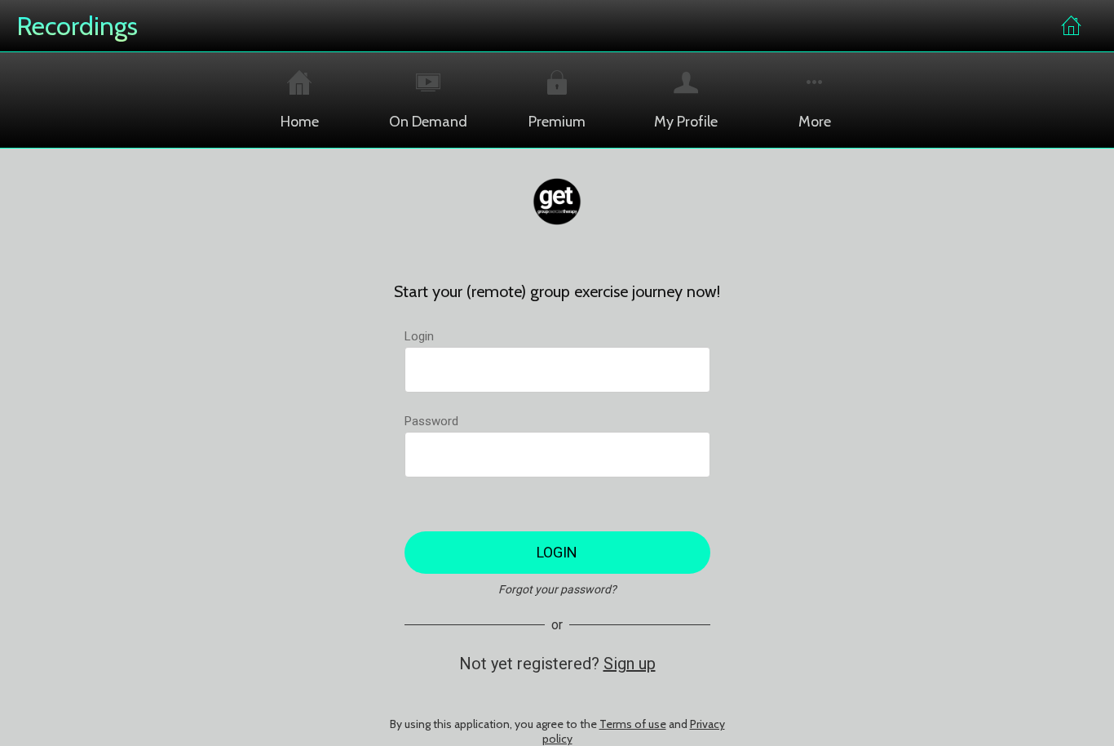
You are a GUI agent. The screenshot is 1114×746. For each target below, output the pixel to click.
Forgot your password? (557, 589)
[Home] (1071, 26)
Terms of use (632, 724)
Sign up (629, 663)
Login (419, 336)
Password (431, 421)
